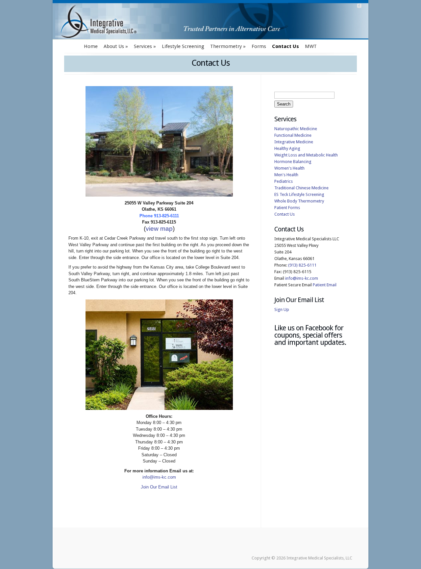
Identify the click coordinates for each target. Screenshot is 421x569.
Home (91, 46)
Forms (259, 46)
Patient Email (324, 284)
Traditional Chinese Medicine (301, 187)
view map (159, 228)
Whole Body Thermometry (299, 201)
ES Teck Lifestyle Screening (299, 194)
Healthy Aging (287, 148)
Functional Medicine (292, 135)
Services (143, 46)
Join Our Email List (159, 487)
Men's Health (286, 174)
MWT (311, 46)
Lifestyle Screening (183, 46)
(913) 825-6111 (302, 265)
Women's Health (289, 168)
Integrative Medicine (293, 141)
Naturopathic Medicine (295, 128)
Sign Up (281, 309)
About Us (114, 46)
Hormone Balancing (292, 161)
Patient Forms (287, 207)
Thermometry (226, 46)
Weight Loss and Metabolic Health (306, 155)
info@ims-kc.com (159, 477)
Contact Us (285, 46)
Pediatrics (283, 181)
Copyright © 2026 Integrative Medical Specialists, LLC (302, 558)
